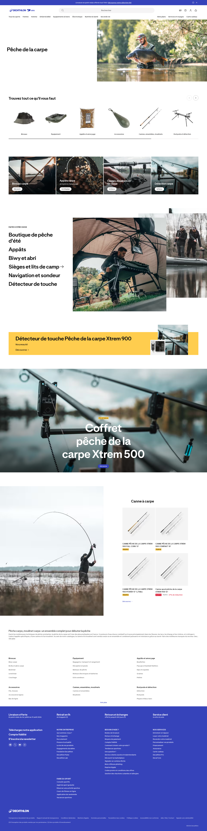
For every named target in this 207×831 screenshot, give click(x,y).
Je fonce (112, 189)
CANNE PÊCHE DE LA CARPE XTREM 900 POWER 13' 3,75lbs (137, 590)
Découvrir (17, 189)
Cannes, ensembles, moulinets (151, 134)
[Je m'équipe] (79, 175)
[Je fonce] (127, 175)
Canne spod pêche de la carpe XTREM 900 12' (169, 590)
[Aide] (185, 10)
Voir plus (103, 702)
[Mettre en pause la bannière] (193, 2)
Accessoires (119, 134)
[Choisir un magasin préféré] (180, 10)
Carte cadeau (191, 17)
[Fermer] (196, 2)
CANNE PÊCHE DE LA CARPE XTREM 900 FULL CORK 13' (137, 545)
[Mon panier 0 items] (195, 10)
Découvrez (103, 466)
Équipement (55, 134)
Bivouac (24, 134)
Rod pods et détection (182, 134)
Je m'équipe (65, 189)
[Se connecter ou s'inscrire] (190, 10)
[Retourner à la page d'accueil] (22, 10)
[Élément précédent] (189, 97)
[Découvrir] (32, 175)
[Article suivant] (195, 97)
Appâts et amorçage (87, 134)
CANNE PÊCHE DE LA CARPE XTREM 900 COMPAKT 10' (170, 545)
